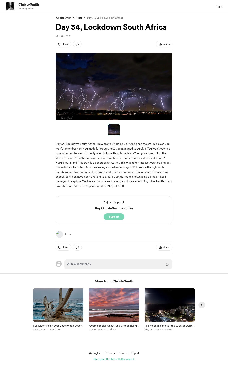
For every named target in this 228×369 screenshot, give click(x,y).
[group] (58, 310)
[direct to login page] (118, 264)
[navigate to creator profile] (10, 6)
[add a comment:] (77, 44)
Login (219, 6)
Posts (79, 17)
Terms (123, 353)
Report (135, 353)
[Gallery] (114, 86)
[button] (114, 86)
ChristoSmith (28, 4)
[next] (201, 305)
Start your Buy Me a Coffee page (113, 359)
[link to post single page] (58, 310)
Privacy (110, 353)
